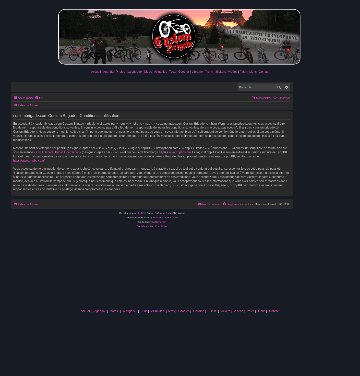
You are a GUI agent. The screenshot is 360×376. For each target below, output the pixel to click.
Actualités (160, 71)
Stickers (220, 71)
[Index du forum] (180, 36)
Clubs (148, 71)
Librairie (197, 71)
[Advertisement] (180, 270)
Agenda (108, 71)
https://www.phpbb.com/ (29, 160)
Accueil (96, 71)
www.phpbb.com (180, 152)
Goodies (184, 71)
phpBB (140, 213)
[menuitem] (40, 98)
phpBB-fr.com (158, 222)
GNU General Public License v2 (57, 152)
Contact (264, 71)
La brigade (134, 71)
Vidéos (232, 71)
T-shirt (209, 71)
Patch (243, 71)
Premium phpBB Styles (166, 217)
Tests (172, 71)
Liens (253, 71)
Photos (120, 71)
